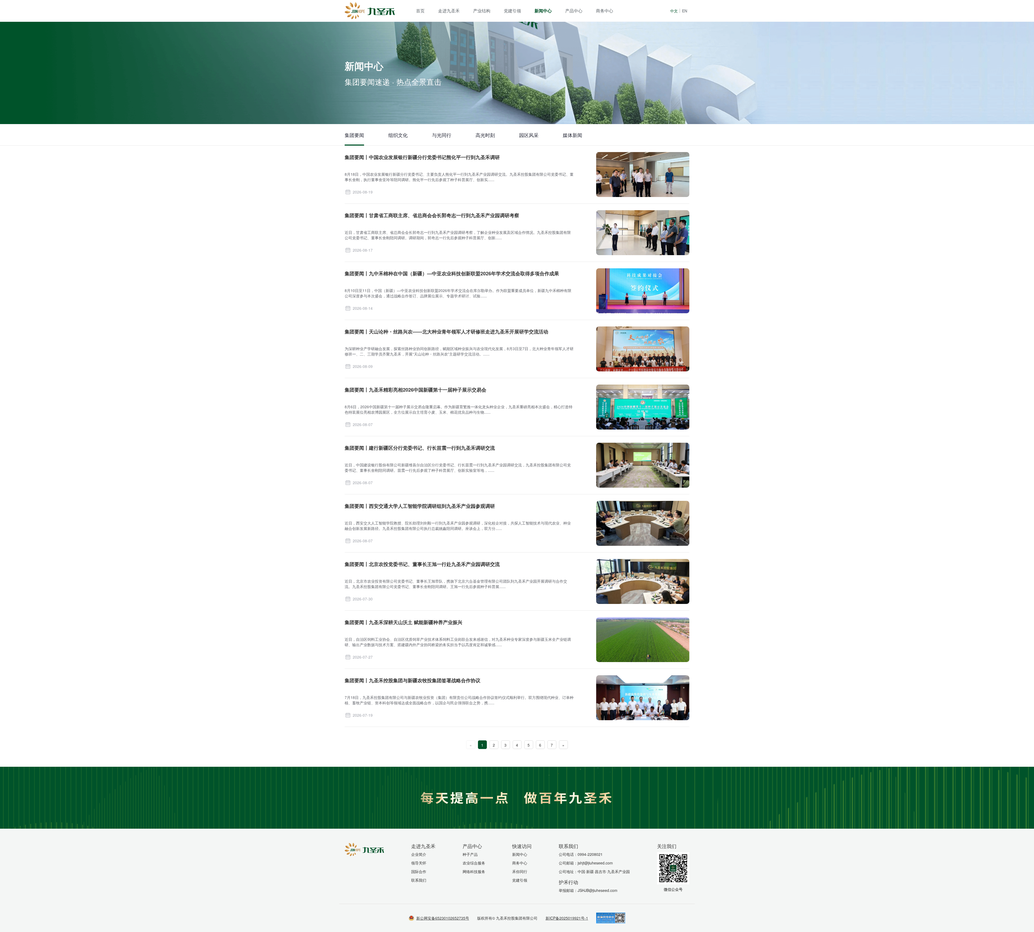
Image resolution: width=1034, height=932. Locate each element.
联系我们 (418, 880)
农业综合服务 (474, 863)
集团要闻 (354, 134)
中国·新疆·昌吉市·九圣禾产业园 (604, 871)
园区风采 (529, 134)
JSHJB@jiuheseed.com (597, 890)
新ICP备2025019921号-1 (567, 918)
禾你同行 (519, 871)
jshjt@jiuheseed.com (595, 863)
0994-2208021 (590, 854)
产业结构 (481, 11)
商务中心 (604, 11)
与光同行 (441, 134)
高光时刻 (485, 134)
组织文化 (398, 134)
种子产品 (470, 854)
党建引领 (512, 11)
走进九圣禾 (449, 11)
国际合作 (418, 871)
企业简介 (418, 854)
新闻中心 (543, 11)
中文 (674, 10)
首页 (420, 11)
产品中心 (573, 11)
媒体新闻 (572, 134)
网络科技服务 (474, 871)
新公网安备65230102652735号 (442, 918)
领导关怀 (418, 863)
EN (684, 10)
